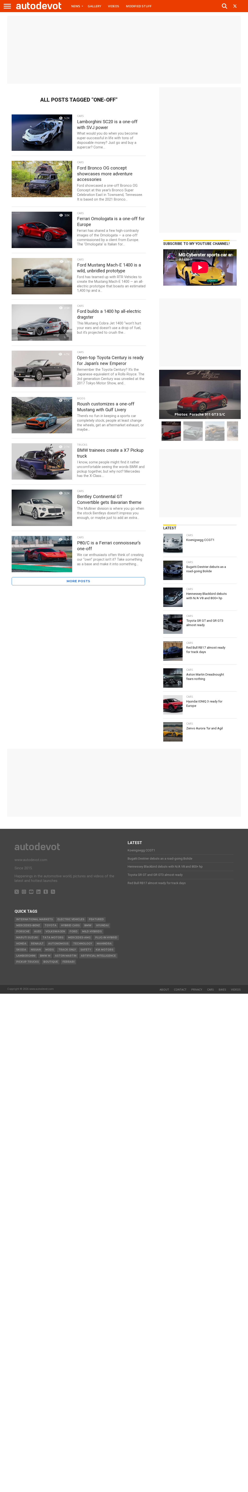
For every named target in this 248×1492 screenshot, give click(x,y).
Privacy (196, 989)
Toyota (50, 925)
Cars (210, 989)
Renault (37, 943)
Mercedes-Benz (28, 925)
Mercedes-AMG (79, 937)
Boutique (50, 961)
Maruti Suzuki (27, 937)
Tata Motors (53, 937)
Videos (113, 6)
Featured (96, 919)
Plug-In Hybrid (106, 937)
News (75, 6)
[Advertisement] (124, 50)
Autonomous (58, 943)
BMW (88, 925)
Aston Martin (65, 955)
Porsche (23, 931)
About (164, 989)
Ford (74, 931)
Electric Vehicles (70, 919)
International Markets (34, 919)
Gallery (94, 6)
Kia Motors (104, 949)
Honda (21, 943)
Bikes (222, 989)
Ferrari (68, 961)
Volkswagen (55, 931)
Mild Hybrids (92, 931)
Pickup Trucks (27, 961)
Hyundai (102, 925)
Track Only (67, 949)
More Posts (78, 581)
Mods (49, 949)
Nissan (36, 949)
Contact (180, 989)
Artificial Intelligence (98, 955)
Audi (37, 931)
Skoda (21, 949)
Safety (85, 949)
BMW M (45, 955)
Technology (82, 943)
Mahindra (104, 943)
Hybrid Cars (70, 925)
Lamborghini (25, 955)
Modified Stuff (139, 6)
